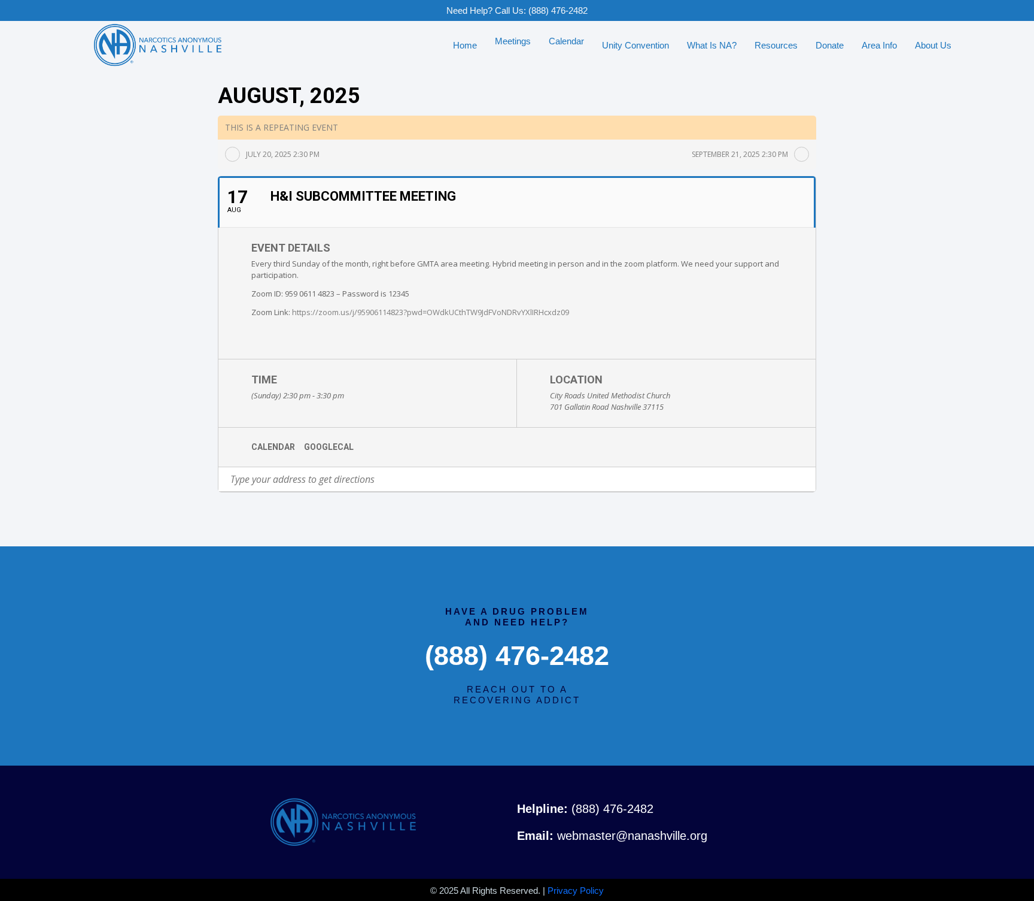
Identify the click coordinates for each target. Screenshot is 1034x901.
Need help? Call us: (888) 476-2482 (517, 10)
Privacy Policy (576, 890)
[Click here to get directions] (806, 479)
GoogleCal (329, 447)
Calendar (273, 447)
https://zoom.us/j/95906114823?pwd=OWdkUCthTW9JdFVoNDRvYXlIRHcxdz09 (430, 312)
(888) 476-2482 (517, 655)
